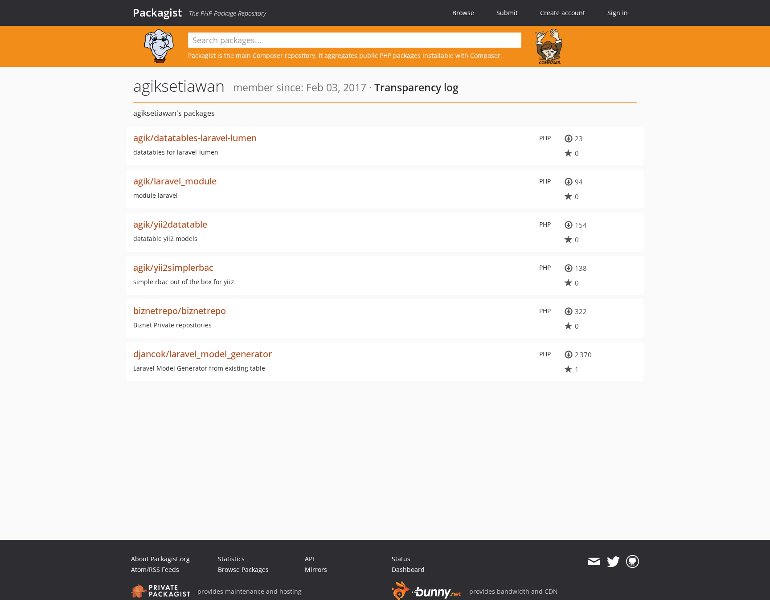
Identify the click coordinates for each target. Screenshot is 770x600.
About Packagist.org (160, 559)
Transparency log (416, 87)
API (309, 559)
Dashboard (408, 569)
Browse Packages (243, 569)
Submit (507, 12)
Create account (562, 12)
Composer (268, 55)
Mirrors (316, 569)
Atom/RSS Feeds (155, 569)
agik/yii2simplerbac (173, 267)
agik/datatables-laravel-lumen (195, 138)
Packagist (157, 12)
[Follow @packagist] (613, 562)
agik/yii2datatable (170, 224)
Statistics (231, 559)
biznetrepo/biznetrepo (179, 311)
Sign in (617, 12)
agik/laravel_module (175, 181)
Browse (463, 12)
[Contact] (593, 562)
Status (401, 559)
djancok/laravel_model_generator (202, 354)
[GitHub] (632, 562)
